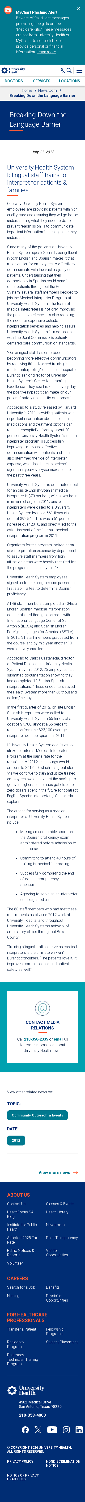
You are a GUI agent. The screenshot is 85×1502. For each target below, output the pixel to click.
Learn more (46, 52)
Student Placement (62, 1342)
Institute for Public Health (22, 1227)
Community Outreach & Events (37, 1115)
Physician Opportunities (57, 1298)
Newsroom (47, 90)
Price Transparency (62, 1238)
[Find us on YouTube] (52, 1429)
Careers (17, 1278)
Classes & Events (60, 1204)
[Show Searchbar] (70, 70)
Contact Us (16, 1204)
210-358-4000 (32, 1415)
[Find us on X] (38, 1429)
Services (41, 81)
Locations (69, 81)
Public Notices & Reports (20, 1252)
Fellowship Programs (55, 1331)
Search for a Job (21, 1287)
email (58, 1039)
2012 (16, 1140)
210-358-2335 (36, 1039)
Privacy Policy (20, 1461)
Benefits (53, 1287)
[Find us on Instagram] (66, 1429)
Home (27, 90)
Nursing (13, 1296)
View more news (54, 1172)
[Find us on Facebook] (25, 1429)
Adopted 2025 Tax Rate (22, 1240)
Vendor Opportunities (57, 1252)
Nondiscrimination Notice (62, 1463)
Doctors (14, 81)
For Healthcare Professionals (27, 1317)
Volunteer (15, 1263)
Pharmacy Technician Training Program (22, 1359)
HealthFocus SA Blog (20, 1214)
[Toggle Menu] (79, 70)
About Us (18, 1195)
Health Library (57, 1212)
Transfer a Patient (21, 1329)
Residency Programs (15, 1344)
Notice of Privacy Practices (23, 1477)
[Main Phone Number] (63, 70)
